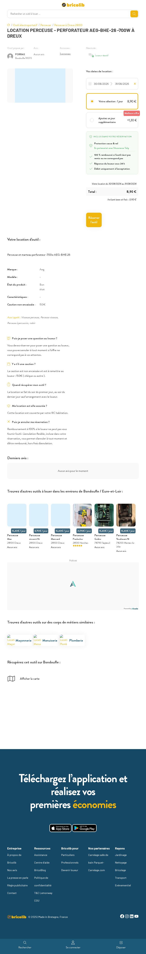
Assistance (40, 854)
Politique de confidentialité (42, 881)
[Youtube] (136, 917)
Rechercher (24, 947)
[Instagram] (127, 917)
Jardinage (121, 854)
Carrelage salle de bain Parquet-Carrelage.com (98, 862)
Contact (12, 893)
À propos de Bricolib (14, 858)
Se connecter (73, 947)
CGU (36, 900)
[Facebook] (122, 917)
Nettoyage (121, 862)
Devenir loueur (69, 870)
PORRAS (20, 54)
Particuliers (68, 854)
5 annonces (65, 54)
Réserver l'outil (93, 220)
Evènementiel (123, 885)
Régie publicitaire (17, 885)
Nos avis (12, 870)
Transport (120, 877)
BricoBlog (40, 870)
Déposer (121, 947)
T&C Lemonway (43, 893)
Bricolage (120, 870)
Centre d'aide (41, 862)
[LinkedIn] (131, 917)
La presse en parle (17, 877)
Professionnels (70, 862)
